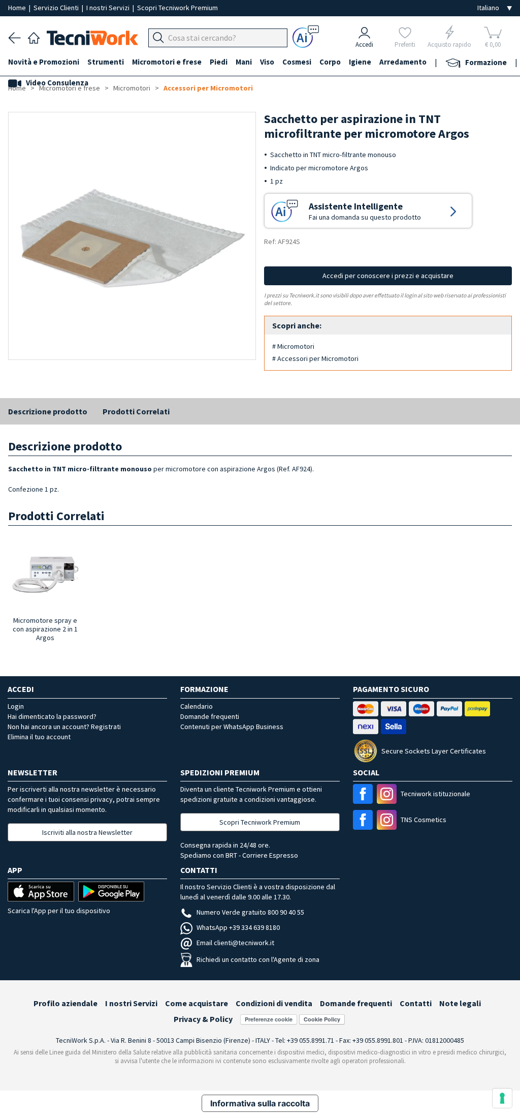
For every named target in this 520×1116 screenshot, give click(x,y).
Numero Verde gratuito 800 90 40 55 (250, 912)
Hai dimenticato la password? (52, 716)
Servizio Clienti (57, 7)
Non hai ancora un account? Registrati (64, 726)
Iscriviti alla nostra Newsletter (87, 832)
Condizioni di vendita (274, 1003)
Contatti (416, 1003)
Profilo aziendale (66, 1003)
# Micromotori (293, 346)
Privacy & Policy (203, 1019)
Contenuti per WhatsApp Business (231, 726)
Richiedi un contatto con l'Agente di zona (258, 959)
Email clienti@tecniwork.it (235, 942)
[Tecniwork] (33, 36)
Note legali (460, 1003)
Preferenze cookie (268, 1019)
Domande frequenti (209, 716)
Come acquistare (196, 1003)
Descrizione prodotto (47, 411)
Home (17, 7)
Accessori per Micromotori (208, 88)
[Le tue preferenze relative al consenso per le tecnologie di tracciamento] (502, 1098)
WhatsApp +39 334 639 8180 (238, 927)
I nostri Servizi (108, 7)
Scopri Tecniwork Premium (177, 7)
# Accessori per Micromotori (315, 358)
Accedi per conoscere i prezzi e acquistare (387, 275)
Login (16, 706)
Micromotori (131, 88)
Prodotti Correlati (136, 411)
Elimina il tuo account (39, 736)
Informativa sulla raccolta (260, 1103)
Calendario (196, 706)
